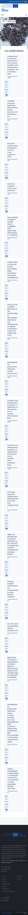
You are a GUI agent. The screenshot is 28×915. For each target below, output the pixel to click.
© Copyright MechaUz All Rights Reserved (7, 912)
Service (5, 886)
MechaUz (19, 876)
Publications (6, 889)
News (4, 879)
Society (19, 879)
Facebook (7, 898)
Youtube (6, 900)
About (4, 881)
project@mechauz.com (17, 1)
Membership (6, 884)
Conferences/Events (9, 891)
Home (3, 21)
